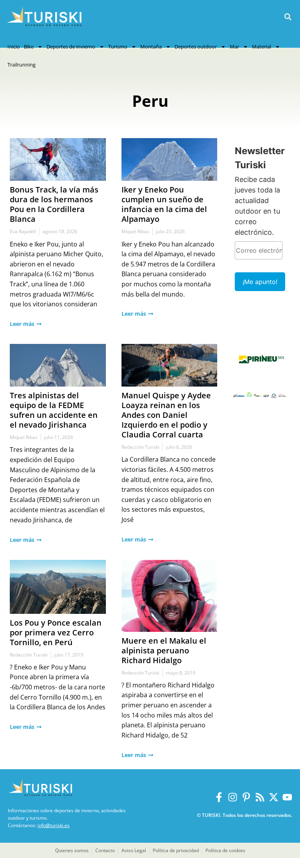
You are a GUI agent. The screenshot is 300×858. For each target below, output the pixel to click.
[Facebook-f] (219, 797)
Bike (29, 46)
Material (261, 46)
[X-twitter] (274, 797)
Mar (234, 46)
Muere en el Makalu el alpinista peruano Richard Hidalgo (163, 650)
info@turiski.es (54, 825)
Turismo (117, 46)
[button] (287, 17)
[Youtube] (287, 797)
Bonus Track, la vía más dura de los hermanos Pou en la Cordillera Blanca (54, 204)
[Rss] (260, 797)
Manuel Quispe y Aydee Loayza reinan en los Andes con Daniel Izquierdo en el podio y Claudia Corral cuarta (166, 415)
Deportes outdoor (196, 46)
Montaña (151, 46)
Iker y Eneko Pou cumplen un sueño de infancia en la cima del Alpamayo (164, 204)
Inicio (13, 46)
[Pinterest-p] (246, 797)
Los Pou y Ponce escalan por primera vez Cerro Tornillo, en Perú (56, 632)
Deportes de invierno (70, 46)
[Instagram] (233, 797)
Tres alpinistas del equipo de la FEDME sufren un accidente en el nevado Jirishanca (54, 410)
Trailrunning (21, 64)
